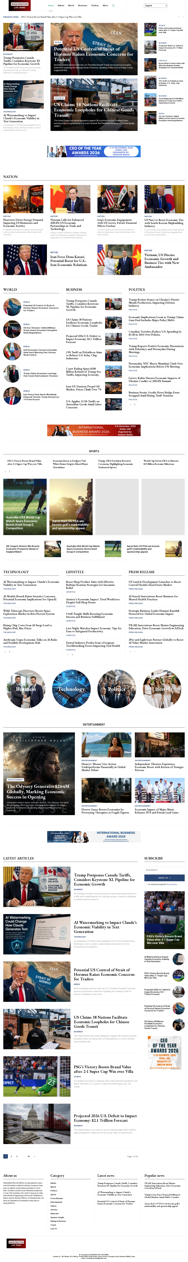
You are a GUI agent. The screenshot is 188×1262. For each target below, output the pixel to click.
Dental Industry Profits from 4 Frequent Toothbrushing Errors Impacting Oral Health (93, 644)
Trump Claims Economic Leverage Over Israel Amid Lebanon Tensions (40, 374)
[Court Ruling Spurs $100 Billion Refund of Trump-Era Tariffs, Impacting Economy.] (150, 100)
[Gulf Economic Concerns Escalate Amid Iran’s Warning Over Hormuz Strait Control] (12, 351)
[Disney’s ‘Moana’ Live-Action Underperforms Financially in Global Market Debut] (106, 744)
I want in (163, 878)
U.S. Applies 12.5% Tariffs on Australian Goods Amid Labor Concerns (84, 404)
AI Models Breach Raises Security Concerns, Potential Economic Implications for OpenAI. (30, 597)
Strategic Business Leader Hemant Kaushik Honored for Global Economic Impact (154, 612)
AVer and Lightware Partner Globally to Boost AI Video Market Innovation (156, 641)
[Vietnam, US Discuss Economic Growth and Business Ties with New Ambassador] (119, 259)
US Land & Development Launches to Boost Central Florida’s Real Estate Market (155, 583)
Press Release (136, 589)
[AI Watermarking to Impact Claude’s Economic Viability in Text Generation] (23, 94)
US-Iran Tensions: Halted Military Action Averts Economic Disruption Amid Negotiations (172, 118)
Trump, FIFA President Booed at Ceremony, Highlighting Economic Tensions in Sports (115, 464)
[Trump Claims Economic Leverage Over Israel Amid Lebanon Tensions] (12, 374)
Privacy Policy (171, 884)
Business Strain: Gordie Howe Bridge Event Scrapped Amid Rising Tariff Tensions (154, 394)
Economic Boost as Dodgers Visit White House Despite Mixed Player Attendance (70, 464)
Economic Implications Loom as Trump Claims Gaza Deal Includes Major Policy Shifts (156, 318)
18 (28, 1156)
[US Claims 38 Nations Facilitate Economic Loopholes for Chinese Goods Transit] (113, 323)
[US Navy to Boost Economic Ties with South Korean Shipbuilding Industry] (165, 199)
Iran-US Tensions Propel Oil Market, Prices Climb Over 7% (83, 388)
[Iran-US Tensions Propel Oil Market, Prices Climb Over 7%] (113, 388)
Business (8, 54)
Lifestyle (163, 60)
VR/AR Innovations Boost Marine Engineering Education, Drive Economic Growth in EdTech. (156, 626)
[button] (113, 5)
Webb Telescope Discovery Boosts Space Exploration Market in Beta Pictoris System (29, 612)
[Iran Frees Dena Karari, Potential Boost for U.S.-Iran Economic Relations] (25, 259)
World (58, 42)
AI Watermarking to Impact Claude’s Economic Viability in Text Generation (54, 16)
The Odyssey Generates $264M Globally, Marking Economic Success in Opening (38, 791)
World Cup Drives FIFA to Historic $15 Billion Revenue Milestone (161, 462)
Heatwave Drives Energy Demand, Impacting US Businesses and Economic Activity (23, 223)
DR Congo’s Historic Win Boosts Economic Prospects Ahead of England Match (22, 549)
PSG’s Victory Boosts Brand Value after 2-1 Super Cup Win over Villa (171, 30)
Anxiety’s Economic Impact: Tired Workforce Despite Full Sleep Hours (93, 601)
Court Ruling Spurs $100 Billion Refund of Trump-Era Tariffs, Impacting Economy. (171, 101)
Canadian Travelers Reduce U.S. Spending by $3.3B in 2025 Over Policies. (155, 333)
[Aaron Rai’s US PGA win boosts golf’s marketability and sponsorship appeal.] (71, 507)
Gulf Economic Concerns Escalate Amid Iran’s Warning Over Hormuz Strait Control (40, 352)
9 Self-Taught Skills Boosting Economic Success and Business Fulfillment (89, 615)
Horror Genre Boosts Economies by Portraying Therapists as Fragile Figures (105, 811)
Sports (162, 25)
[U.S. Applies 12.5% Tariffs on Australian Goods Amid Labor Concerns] (113, 404)
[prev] (178, 17)
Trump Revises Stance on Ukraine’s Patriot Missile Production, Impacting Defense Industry (154, 302)
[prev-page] (130, 404)
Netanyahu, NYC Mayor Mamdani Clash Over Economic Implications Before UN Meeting (156, 365)
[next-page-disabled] (135, 651)
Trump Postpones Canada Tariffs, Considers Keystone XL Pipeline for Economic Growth (21, 61)
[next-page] (135, 404)
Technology (9, 112)
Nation (6, 216)
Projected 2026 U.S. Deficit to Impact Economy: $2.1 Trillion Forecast (171, 48)
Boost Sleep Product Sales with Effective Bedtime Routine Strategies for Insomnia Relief (172, 65)
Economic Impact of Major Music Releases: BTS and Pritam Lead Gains (157, 811)
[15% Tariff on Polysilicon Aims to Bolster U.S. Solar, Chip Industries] (150, 82)
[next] (183, 17)
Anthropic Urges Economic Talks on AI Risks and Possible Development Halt (30, 641)
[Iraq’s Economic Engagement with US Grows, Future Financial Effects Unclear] (117, 199)
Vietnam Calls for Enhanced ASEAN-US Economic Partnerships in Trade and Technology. (67, 224)
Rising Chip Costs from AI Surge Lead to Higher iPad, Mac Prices (27, 626)
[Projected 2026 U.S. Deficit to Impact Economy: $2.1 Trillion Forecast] (150, 47)
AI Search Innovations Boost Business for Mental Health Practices (153, 597)
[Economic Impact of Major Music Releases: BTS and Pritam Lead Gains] (160, 790)
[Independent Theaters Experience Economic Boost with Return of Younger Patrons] (160, 744)
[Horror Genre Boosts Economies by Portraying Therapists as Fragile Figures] (106, 790)
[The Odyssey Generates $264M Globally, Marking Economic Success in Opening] (39, 773)
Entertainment (15, 780)
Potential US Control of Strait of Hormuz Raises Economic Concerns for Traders (93, 54)
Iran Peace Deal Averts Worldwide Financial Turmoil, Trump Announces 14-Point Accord (41, 397)
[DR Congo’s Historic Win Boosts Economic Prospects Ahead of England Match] (52, 549)
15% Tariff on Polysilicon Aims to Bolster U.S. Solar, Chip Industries (171, 83)
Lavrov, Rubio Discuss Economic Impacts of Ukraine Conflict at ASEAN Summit (154, 379)
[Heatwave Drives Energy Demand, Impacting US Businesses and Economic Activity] (23, 199)
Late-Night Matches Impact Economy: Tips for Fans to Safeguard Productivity (94, 629)
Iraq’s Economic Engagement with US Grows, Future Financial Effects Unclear (117, 223)
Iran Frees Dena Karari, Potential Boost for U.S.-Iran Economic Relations (68, 260)
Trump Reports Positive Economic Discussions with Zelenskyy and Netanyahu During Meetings (156, 349)
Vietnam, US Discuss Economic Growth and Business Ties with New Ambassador (162, 260)
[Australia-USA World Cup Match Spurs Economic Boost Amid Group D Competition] (25, 507)
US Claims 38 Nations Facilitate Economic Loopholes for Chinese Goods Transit (94, 109)
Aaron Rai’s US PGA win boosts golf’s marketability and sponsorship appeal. (143, 549)
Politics (133, 310)
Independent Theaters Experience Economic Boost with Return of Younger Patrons (159, 767)
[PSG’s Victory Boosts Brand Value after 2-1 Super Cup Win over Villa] (150, 29)
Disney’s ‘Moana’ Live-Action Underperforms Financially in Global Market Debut (103, 767)
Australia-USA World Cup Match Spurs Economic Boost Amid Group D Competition (83, 549)
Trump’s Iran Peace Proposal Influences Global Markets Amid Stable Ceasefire (162, 1195)
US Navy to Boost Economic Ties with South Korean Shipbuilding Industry (164, 223)
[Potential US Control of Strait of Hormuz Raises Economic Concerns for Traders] (12, 307)
